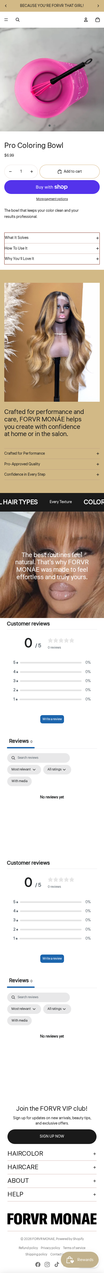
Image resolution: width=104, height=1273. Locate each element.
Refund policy (28, 1248)
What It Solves (17, 237)
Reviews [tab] (21, 741)
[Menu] (6, 20)
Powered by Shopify (70, 1239)
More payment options (52, 199)
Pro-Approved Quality (22, 464)
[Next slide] (98, 6)
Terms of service (74, 1248)
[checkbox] (19, 781)
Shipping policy (36, 1254)
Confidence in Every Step (24, 474)
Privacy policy (50, 1248)
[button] (52, 663)
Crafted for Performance (24, 453)
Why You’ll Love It (19, 259)
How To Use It (16, 248)
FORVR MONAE (43, 1239)
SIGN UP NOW (52, 1136)
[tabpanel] (52, 804)
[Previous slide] (6, 6)
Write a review (52, 719)
